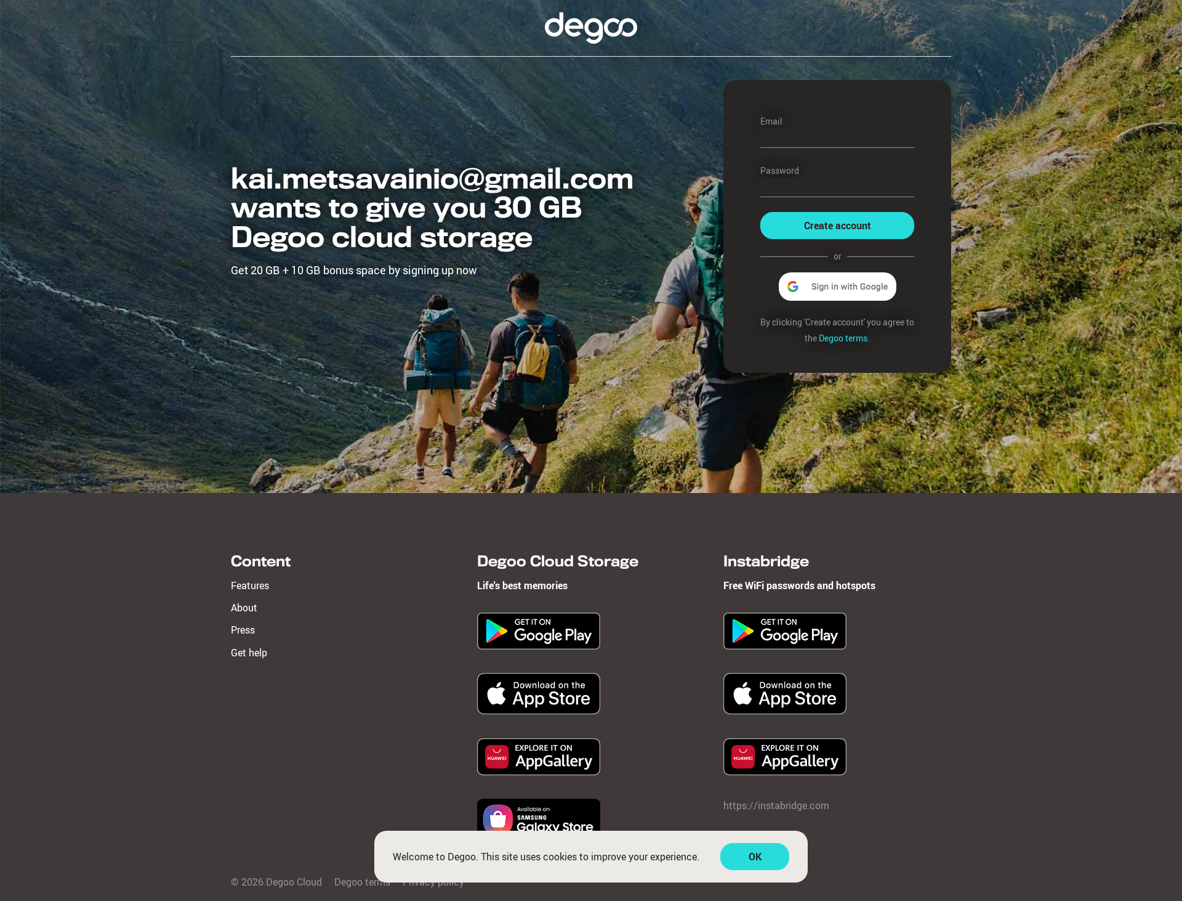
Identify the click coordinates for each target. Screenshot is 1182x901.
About (244, 607)
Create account (837, 225)
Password (779, 170)
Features (250, 585)
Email (771, 121)
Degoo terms (843, 338)
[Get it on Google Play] (538, 646)
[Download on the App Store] (538, 710)
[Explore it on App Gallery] (538, 771)
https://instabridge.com (776, 805)
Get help (249, 652)
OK (755, 856)
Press (243, 630)
